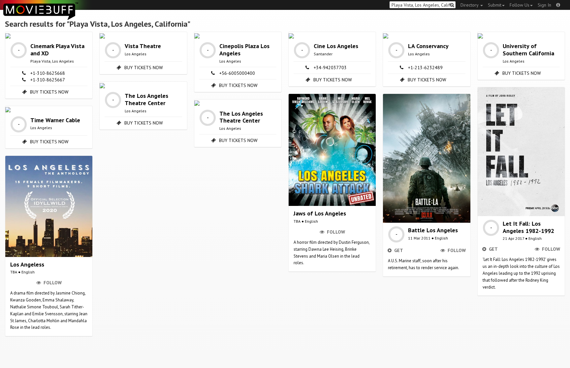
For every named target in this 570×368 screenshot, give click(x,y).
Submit (494, 5)
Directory (470, 5)
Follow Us (519, 5)
